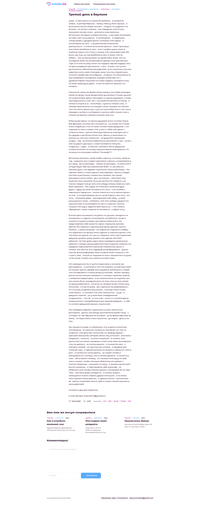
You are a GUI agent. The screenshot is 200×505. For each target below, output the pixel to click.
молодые (116, 9)
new (67, 418)
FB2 (109, 401)
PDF (129, 401)
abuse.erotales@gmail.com (141, 498)
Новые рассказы (82, 4)
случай (72, 9)
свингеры (98, 418)
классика (105, 9)
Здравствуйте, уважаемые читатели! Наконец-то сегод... (61, 429)
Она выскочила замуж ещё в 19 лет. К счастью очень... (138, 425)
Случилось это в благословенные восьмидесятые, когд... (96, 430)
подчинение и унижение (88, 9)
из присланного (76, 11)
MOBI (123, 401)
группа (89, 418)
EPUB (116, 401)
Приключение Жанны (136, 421)
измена (136, 418)
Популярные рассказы (104, 4)
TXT (104, 401)
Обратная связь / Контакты (114, 498)
